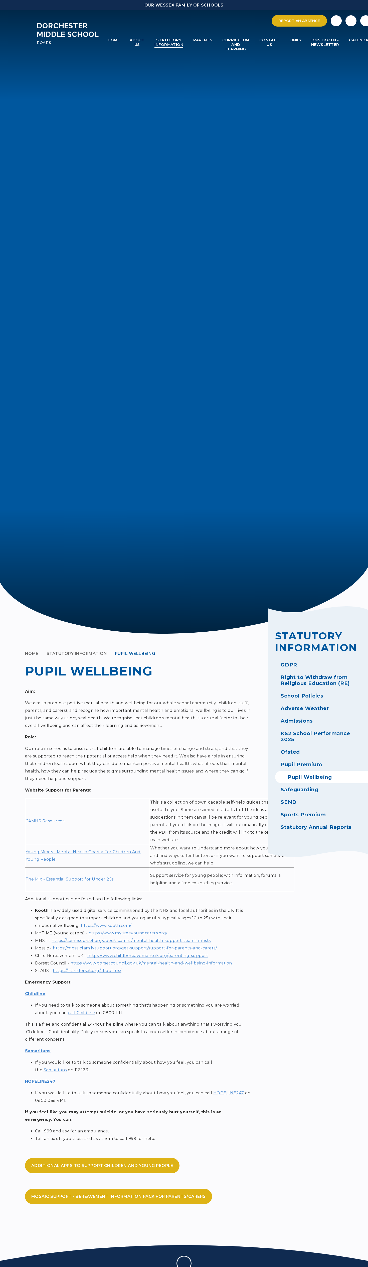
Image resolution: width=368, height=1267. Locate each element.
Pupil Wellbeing (135, 653)
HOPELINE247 (40, 1081)
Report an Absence (299, 21)
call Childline (81, 1012)
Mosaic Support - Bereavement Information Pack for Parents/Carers (118, 1196)
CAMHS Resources (45, 821)
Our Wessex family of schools (184, 5)
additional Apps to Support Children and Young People (102, 1165)
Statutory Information (77, 653)
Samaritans (38, 1050)
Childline (35, 993)
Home (32, 653)
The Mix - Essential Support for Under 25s (70, 879)
